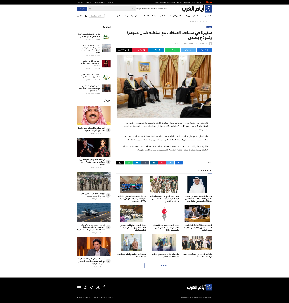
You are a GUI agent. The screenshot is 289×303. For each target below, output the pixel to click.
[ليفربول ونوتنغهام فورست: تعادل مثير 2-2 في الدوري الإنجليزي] (106, 36)
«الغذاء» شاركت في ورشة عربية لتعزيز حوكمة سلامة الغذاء (197, 255)
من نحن (110, 2)
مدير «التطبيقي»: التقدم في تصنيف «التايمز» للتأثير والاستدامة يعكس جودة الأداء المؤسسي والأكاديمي (198, 198)
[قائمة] (78, 16)
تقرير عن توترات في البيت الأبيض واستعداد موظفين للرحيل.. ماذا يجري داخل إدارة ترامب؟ (90, 48)
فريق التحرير (203, 43)
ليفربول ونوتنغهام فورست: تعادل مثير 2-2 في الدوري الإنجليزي (181, 2)
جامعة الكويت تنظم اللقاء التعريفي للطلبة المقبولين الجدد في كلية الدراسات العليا (133, 227)
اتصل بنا (80, 2)
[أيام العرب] (197, 9)
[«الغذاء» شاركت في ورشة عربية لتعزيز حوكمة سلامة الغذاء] (197, 242)
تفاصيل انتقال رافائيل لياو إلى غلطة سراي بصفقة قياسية (90, 75)
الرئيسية (207, 16)
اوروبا (188, 16)
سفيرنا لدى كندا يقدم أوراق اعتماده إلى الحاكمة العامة (131, 255)
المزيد (117, 16)
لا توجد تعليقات (176, 43)
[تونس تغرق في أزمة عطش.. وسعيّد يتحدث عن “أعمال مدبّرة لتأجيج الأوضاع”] (106, 88)
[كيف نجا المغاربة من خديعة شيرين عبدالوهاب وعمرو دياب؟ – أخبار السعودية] (94, 147)
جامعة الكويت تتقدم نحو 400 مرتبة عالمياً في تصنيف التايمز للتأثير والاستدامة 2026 (166, 227)
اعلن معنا (89, 2)
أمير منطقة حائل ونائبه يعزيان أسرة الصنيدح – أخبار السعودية (91, 129)
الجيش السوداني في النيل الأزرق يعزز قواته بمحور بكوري (92, 194)
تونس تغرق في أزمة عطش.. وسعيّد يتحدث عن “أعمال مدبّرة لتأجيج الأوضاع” (89, 88)
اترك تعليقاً (164, 265)
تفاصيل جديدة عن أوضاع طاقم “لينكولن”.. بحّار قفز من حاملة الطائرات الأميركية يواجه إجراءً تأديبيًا (91, 227)
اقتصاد (146, 16)
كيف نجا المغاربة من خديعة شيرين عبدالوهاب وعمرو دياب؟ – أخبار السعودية (91, 162)
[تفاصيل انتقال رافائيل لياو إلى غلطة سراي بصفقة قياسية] (106, 77)
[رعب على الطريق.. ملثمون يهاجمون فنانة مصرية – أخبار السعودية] (106, 63)
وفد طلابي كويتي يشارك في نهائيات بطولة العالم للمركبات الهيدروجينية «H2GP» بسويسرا (132, 198)
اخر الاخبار (197, 16)
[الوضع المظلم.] (81, 16)
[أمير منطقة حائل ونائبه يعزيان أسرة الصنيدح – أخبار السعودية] (94, 115)
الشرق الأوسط (175, 16)
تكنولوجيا (134, 16)
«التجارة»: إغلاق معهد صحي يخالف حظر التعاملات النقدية (165, 255)
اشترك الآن (82, 8)
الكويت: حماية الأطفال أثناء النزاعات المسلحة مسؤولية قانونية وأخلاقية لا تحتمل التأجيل (198, 227)
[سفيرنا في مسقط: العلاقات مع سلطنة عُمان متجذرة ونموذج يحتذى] (164, 86)
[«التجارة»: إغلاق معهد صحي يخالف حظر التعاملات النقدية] (164, 242)
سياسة (154, 16)
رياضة (125, 16)
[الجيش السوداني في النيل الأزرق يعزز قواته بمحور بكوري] (94, 181)
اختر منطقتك (96, 16)
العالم (162, 16)
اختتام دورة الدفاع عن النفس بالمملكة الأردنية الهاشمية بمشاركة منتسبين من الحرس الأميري (164, 198)
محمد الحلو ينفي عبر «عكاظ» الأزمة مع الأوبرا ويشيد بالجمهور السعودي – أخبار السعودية (91, 261)
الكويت (209, 27)
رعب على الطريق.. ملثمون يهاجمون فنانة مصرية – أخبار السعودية (90, 63)
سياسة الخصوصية (99, 2)
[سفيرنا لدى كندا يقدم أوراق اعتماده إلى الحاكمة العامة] (131, 242)
